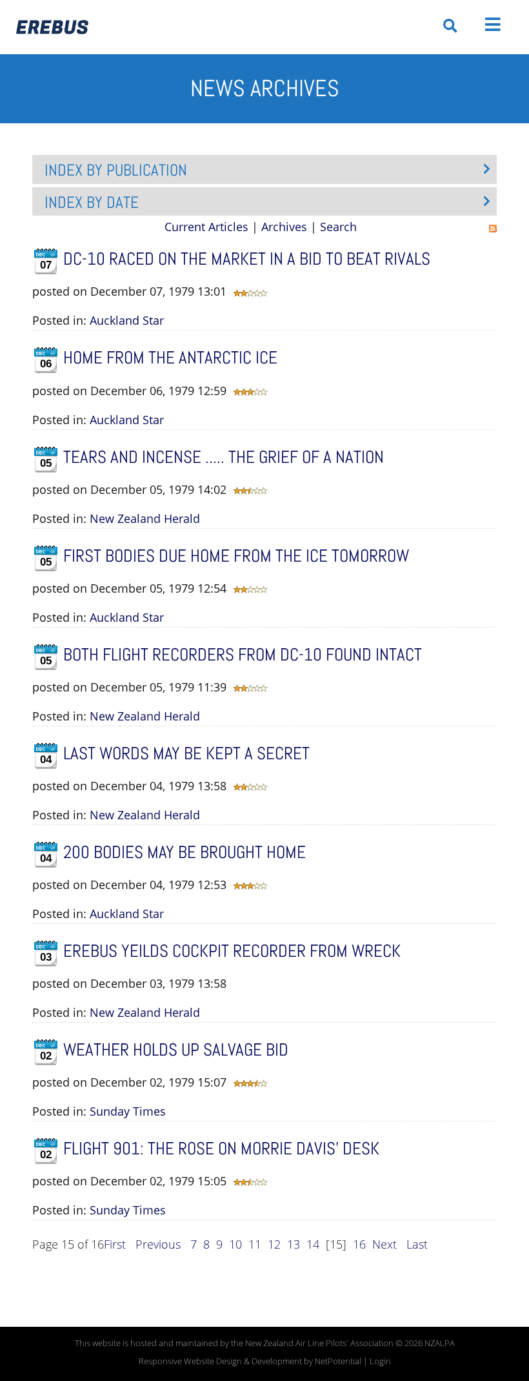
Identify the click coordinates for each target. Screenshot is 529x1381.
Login (380, 1361)
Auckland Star (127, 320)
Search (338, 226)
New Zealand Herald (145, 518)
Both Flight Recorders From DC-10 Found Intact (242, 655)
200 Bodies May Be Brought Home (184, 852)
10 (235, 1244)
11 (254, 1244)
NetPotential (338, 1361)
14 (312, 1244)
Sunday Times (128, 1111)
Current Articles (206, 226)
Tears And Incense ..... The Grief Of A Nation (223, 457)
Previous (158, 1244)
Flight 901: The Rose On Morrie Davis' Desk (221, 1149)
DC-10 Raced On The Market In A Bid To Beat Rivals (246, 259)
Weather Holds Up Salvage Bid (175, 1050)
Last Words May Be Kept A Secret (186, 753)
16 (359, 1244)
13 (293, 1244)
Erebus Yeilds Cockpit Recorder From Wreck (232, 951)
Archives (284, 226)
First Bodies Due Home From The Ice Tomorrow (236, 556)
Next (384, 1244)
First (115, 1244)
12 (274, 1244)
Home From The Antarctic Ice (170, 358)
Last (417, 1244)
